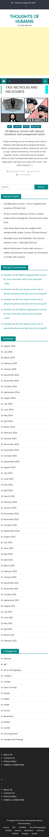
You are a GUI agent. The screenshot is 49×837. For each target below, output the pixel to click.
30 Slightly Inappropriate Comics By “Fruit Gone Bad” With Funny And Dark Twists (25, 279)
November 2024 (11, 380)
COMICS (17, 126)
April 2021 (8, 629)
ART (9, 126)
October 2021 (10, 594)
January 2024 (10, 438)
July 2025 (8, 352)
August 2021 (9, 606)
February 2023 (10, 502)
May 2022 (8, 554)
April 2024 (8, 421)
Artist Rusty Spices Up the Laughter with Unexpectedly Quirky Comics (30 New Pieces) (25, 230)
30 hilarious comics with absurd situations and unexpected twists (24, 133)
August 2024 (10, 398)
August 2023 (9, 467)
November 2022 (11, 519)
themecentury (24, 823)
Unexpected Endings (13, 739)
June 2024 (9, 409)
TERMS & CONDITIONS (14, 765)
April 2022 (8, 559)
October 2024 (10, 386)
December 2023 (11, 444)
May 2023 (8, 484)
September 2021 (11, 600)
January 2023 (10, 507)
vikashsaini (35, 171)
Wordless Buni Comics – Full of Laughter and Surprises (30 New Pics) (25, 205)
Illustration (36, 126)
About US (8, 754)
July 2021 (8, 611)
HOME (6, 704)
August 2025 (9, 346)
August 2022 (9, 536)
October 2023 (10, 456)
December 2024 (11, 375)
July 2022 (8, 542)
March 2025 (9, 357)
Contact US (9, 758)
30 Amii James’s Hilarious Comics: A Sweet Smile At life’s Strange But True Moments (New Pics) (26, 218)
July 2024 (8, 404)
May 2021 (8, 623)
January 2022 (10, 577)
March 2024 (9, 427)
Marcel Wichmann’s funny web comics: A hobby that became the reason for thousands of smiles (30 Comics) (26, 252)
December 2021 (11, 583)
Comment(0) (24, 174)
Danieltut (8, 275)
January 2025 (10, 369)
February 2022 (10, 571)
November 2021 (11, 588)
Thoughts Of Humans (24, 18)
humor (7, 710)
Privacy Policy (10, 761)
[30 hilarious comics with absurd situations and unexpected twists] (24, 110)
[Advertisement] (24, 51)
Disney (7, 693)
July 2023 (8, 473)
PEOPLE (7, 722)
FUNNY (26, 126)
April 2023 (8, 490)
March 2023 (9, 496)
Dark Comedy (10, 687)
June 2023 (8, 479)
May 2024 (8, 415)
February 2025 (10, 363)
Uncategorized (11, 733)
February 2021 (10, 640)
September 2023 (11, 461)
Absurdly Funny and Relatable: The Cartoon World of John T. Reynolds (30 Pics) (24, 240)
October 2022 (10, 525)
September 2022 (11, 531)
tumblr (7, 728)
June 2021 (8, 617)
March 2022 (9, 565)
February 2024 (10, 432)
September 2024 (12, 392)
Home (6, 827)
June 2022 (8, 548)
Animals (7, 658)
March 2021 (9, 635)
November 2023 (11, 450)
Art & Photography (12, 670)
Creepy (7, 681)
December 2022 (11, 513)
